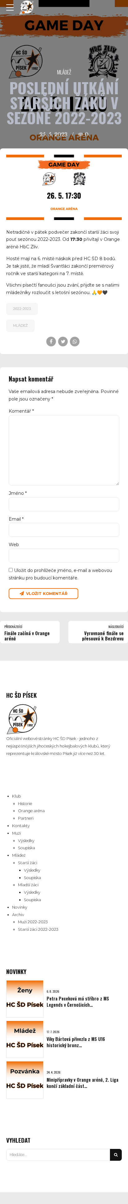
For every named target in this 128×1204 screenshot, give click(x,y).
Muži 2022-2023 (33, 922)
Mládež (64, 72)
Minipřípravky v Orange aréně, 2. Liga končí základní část (82, 1082)
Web (14, 544)
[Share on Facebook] (51, 341)
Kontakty (21, 825)
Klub (16, 796)
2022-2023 (22, 309)
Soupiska (26, 848)
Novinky (19, 907)
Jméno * (18, 493)
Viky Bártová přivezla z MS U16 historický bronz (76, 1042)
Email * (16, 519)
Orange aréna (31, 810)
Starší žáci (27, 862)
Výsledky (26, 840)
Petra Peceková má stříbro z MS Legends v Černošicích (78, 1001)
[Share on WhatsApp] (75, 341)
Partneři (26, 818)
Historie (25, 803)
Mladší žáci (28, 885)
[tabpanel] (64, 187)
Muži (16, 833)
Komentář (21, 411)
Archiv (18, 914)
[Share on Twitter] (63, 341)
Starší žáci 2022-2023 (38, 929)
